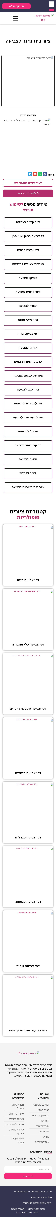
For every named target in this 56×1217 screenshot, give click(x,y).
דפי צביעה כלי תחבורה (28, 644)
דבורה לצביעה (28, 305)
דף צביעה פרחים (28, 250)
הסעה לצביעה (28, 459)
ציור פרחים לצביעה (28, 291)
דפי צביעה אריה (28, 333)
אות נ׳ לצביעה (28, 347)
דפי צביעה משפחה (28, 902)
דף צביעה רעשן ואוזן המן (28, 236)
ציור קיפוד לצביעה (28, 222)
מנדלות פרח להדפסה (28, 403)
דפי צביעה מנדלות (28, 837)
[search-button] (51, 10)
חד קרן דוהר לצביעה (28, 445)
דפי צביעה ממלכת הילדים (28, 709)
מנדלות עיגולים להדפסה (28, 264)
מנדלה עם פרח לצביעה (28, 417)
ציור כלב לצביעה (28, 389)
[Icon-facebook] (43, 6)
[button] (15, 18)
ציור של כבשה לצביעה (28, 375)
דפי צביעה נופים (28, 966)
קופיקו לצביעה (28, 277)
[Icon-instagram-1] (34, 6)
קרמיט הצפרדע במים (28, 361)
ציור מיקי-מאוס (28, 319)
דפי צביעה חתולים (28, 773)
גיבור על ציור (28, 473)
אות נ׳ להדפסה (28, 431)
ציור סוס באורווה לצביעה (28, 487)
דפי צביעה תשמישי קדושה (28, 1030)
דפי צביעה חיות (28, 580)
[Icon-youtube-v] (38, 6)
